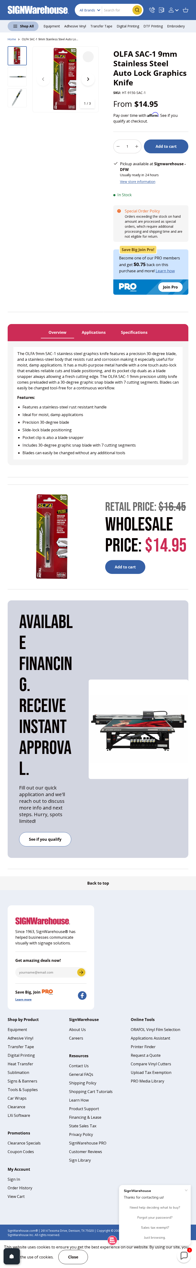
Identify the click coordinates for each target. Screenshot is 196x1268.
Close (73, 1257)
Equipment (17, 1029)
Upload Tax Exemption (151, 1072)
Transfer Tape (21, 1046)
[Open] (12, 1256)
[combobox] (109, 10)
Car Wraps (17, 1098)
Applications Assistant (150, 1038)
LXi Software (19, 1115)
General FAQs (81, 1074)
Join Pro (170, 287)
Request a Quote (146, 1055)
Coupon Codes (21, 1151)
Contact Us (79, 1065)
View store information (137, 181)
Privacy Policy (81, 1134)
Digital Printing (21, 1055)
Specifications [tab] (134, 332)
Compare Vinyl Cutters (151, 1064)
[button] (185, 10)
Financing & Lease (85, 1117)
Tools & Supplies (23, 1089)
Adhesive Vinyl (20, 1038)
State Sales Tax (82, 1126)
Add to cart (166, 146)
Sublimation (18, 1072)
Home (12, 39)
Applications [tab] (94, 332)
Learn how (165, 270)
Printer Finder (143, 1046)
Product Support (84, 1108)
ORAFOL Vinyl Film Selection (155, 1029)
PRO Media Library (147, 1081)
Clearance (16, 1106)
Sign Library (80, 1160)
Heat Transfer (20, 1064)
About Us (77, 1029)
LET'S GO (81, 972)
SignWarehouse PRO (87, 1143)
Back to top (98, 883)
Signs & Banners (22, 1081)
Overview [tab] (57, 332)
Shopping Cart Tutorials (91, 1091)
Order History (20, 1188)
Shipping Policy (82, 1083)
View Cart (16, 1196)
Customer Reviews (85, 1151)
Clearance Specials (24, 1143)
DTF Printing (153, 26)
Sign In (14, 1179)
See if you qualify (45, 839)
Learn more (23, 999)
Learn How (79, 1100)
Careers (76, 1038)
